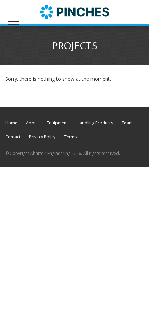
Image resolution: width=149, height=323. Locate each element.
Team (127, 123)
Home (11, 123)
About (32, 123)
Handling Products (95, 123)
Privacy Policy (42, 137)
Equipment (57, 123)
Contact (12, 137)
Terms (70, 137)
